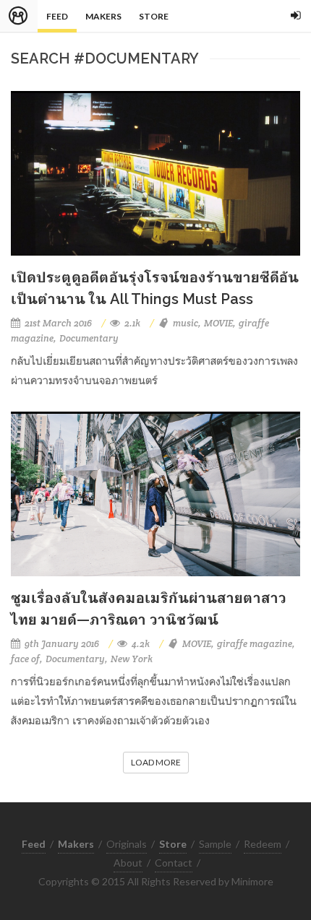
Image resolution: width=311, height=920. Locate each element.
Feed (57, 16)
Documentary (89, 338)
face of (25, 659)
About (128, 862)
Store (154, 16)
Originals (126, 844)
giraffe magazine (254, 644)
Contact (173, 862)
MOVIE (218, 323)
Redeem (262, 844)
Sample (215, 844)
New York (132, 659)
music (185, 323)
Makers (103, 16)
